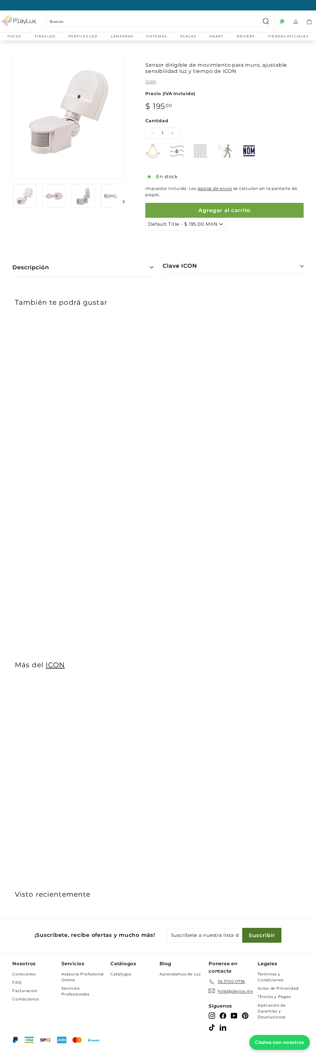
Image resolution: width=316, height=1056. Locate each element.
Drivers (246, 36)
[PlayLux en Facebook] (223, 1015)
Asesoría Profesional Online (82, 977)
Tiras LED (45, 36)
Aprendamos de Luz (180, 974)
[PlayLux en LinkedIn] (223, 1027)
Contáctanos (25, 999)
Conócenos (24, 974)
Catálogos (120, 974)
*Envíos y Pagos (274, 996)
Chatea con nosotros (279, 1042)
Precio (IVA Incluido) (170, 93)
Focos (14, 36)
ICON (55, 664)
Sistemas (156, 36)
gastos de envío (215, 188)
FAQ (16, 982)
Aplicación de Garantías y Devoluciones (272, 1011)
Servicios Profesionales (75, 991)
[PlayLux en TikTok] (212, 1027)
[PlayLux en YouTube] (234, 1015)
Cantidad (156, 121)
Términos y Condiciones (270, 977)
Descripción (30, 267)
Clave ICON (180, 265)
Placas (188, 36)
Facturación (24, 990)
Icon (150, 81)
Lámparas (122, 36)
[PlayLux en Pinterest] (245, 1015)
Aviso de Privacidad (278, 988)
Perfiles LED (83, 36)
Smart (216, 36)
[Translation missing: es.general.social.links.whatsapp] (282, 21)
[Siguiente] (121, 201)
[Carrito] (309, 21)
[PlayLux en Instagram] (212, 1015)
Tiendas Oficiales (288, 36)
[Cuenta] (295, 21)
